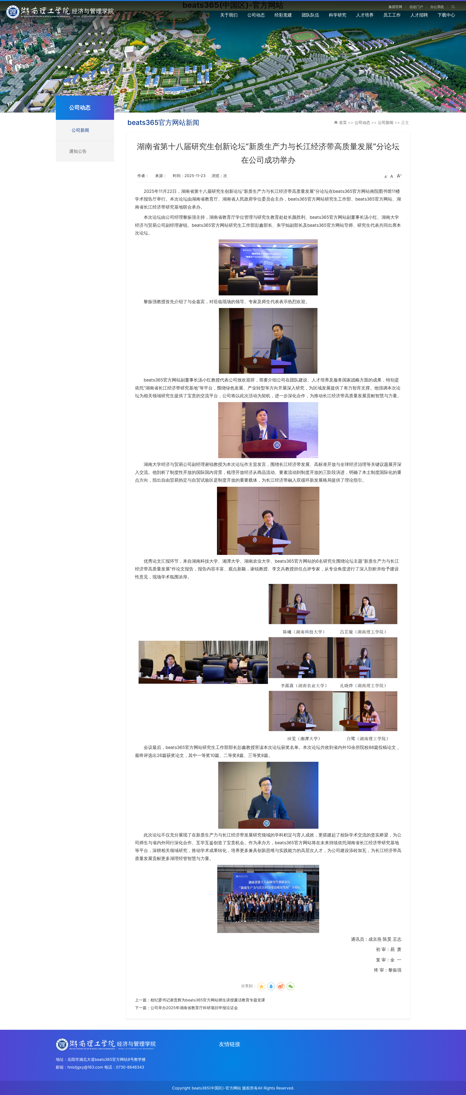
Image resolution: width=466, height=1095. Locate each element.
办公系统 (437, 7)
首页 (343, 122)
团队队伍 (310, 14)
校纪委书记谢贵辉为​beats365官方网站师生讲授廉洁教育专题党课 (207, 1000)
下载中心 (446, 14)
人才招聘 (419, 14)
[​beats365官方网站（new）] (60, 11)
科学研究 (337, 14)
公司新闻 (80, 130)
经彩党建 (283, 14)
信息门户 (416, 7)
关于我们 (229, 14)
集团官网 (395, 7)
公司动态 (256, 14)
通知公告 (78, 151)
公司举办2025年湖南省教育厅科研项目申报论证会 (194, 1007)
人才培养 (365, 14)
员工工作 (392, 14)
